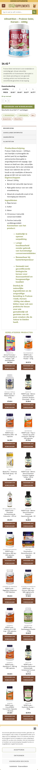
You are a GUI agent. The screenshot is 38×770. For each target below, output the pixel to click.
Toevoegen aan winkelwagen (18, 107)
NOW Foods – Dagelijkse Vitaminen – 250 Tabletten (10, 590)
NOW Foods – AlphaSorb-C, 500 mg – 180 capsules (10, 666)
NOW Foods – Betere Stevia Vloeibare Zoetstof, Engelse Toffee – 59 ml (28, 474)
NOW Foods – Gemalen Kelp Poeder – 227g (28, 356)
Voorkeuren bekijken (19, 761)
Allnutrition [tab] (8, 141)
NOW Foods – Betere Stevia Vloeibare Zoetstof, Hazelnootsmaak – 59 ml (28, 514)
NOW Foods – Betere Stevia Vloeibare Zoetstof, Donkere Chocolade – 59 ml (28, 396)
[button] (35, 729)
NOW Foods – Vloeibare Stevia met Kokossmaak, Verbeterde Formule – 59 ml (28, 668)
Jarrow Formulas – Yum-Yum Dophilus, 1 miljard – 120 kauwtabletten (10, 357)
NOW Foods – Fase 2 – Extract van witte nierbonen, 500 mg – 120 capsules (28, 435)
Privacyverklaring (23, 766)
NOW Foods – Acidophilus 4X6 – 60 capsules (10, 434)
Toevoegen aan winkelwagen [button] (10, 367)
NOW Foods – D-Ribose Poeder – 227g (9, 395)
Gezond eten (7, 119)
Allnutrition (18, 119)
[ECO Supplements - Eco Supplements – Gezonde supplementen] (19, 6)
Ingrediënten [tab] (8, 137)
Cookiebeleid (13, 766)
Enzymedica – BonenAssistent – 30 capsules (28, 553)
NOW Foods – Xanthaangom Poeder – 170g (28, 629)
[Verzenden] (34, 12)
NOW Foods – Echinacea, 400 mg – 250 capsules (10, 553)
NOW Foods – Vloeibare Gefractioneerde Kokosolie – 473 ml (9, 513)
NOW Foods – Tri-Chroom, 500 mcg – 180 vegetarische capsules (28, 591)
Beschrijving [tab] (8, 128)
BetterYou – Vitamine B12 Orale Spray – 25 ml (10, 473)
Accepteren (19, 750)
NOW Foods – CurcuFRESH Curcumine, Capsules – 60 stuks (10, 708)
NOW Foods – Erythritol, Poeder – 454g (28, 707)
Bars (33, 115)
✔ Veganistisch (8, 115)
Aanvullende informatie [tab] (13, 133)
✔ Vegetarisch (23, 115)
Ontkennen (19, 756)
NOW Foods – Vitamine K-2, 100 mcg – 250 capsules (9, 629)
